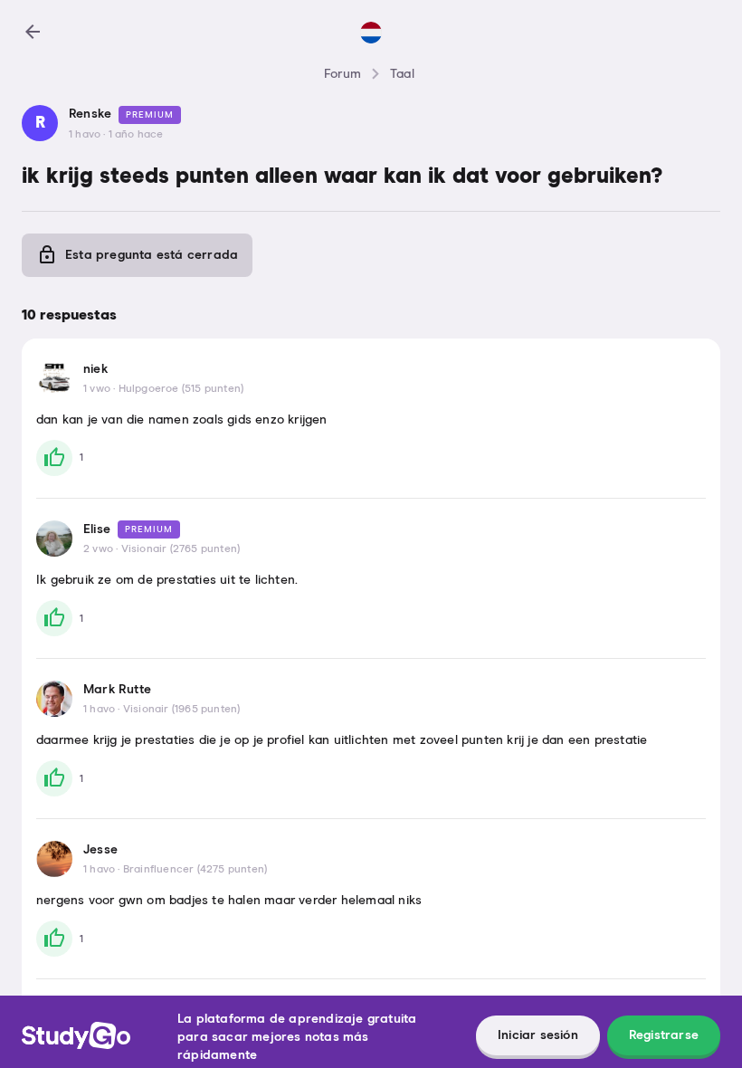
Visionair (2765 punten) (181, 549)
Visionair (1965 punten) (182, 709)
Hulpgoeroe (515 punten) (181, 389)
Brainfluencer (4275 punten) (195, 869)
